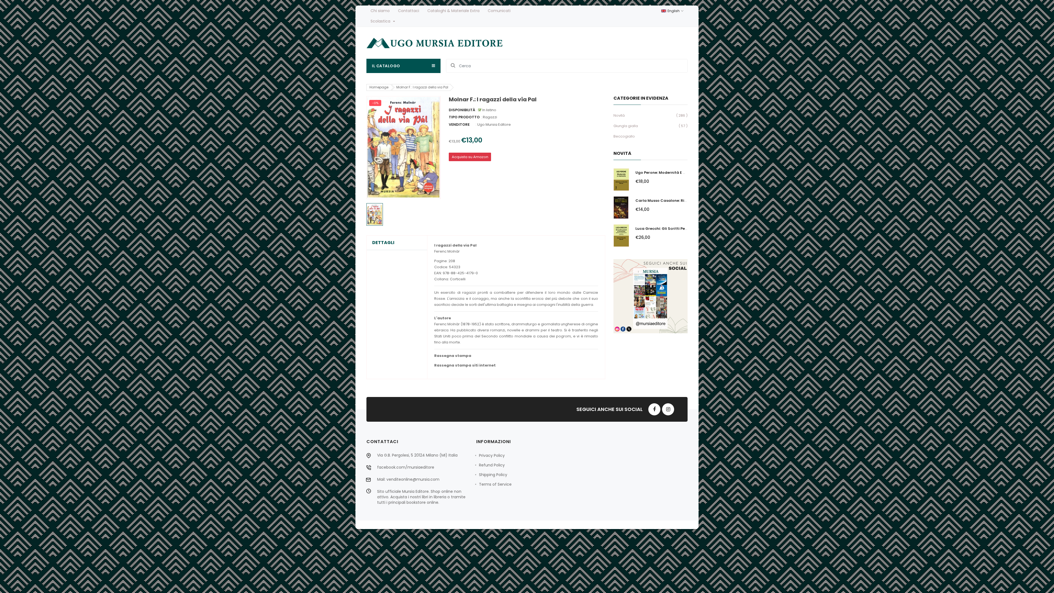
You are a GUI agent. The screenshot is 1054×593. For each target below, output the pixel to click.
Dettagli (383, 243)
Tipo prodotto (464, 117)
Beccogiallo (624, 136)
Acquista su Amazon (470, 157)
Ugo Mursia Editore (494, 124)
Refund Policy (492, 465)
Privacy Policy (492, 455)
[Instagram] (668, 409)
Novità (619, 115)
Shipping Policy (493, 474)
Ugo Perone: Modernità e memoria (667, 172)
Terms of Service (495, 484)
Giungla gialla (625, 125)
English (674, 11)
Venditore (459, 124)
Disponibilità (462, 110)
